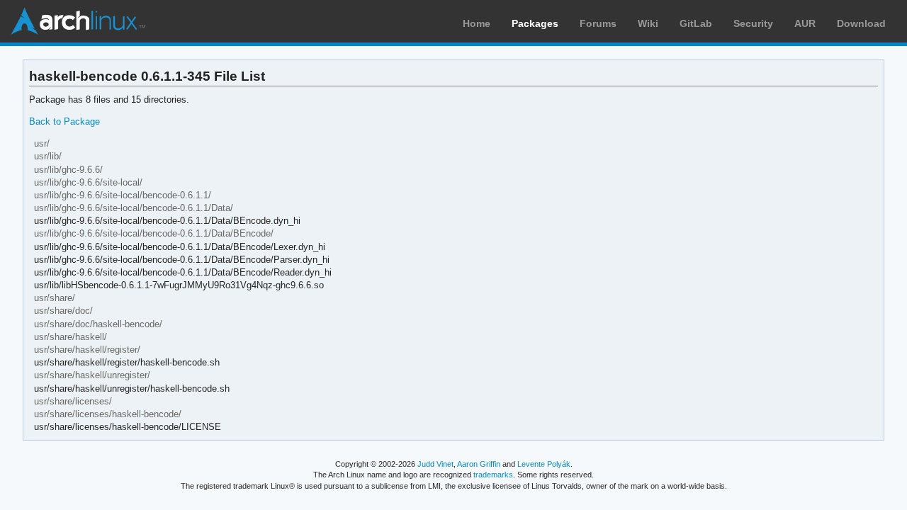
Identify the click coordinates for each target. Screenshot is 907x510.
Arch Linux (78, 21)
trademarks (493, 474)
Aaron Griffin (478, 464)
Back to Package (64, 121)
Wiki (648, 23)
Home (476, 23)
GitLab (696, 23)
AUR (805, 23)
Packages (535, 23)
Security (753, 23)
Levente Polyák (543, 464)
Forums (598, 23)
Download (861, 23)
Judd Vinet (435, 464)
